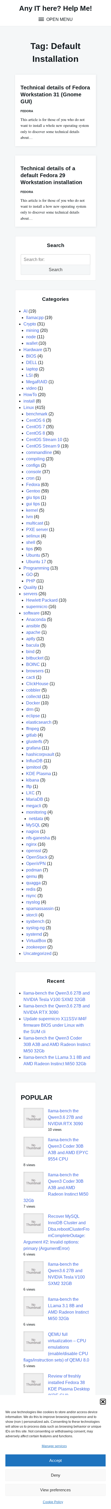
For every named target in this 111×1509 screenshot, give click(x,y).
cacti (30, 677)
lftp (29, 786)
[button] (103, 1401)
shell (30, 542)
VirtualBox (36, 940)
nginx (31, 844)
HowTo (30, 394)
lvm (29, 516)
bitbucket (34, 658)
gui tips (33, 504)
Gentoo (33, 491)
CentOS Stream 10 (44, 439)
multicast (34, 523)
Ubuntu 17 (36, 561)
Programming (36, 568)
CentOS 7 (35, 426)
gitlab (31, 735)
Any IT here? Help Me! (55, 8)
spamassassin (40, 908)
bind (30, 651)
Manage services (54, 1446)
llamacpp (35, 317)
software (31, 613)
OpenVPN (36, 863)
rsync (31, 895)
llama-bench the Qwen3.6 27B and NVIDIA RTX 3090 (65, 1117)
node (31, 337)
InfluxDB (34, 761)
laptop (32, 369)
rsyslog (33, 902)
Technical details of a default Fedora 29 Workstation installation (51, 175)
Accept (55, 1460)
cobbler (33, 690)
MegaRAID (36, 382)
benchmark (36, 414)
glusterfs (34, 741)
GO (29, 574)
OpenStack (36, 857)
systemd (34, 934)
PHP (30, 581)
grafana (33, 748)
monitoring (36, 812)
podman (34, 870)
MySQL (33, 825)
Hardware (32, 349)
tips (29, 549)
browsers (35, 671)
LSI (29, 375)
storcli (31, 915)
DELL (31, 362)
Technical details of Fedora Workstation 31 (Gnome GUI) (55, 94)
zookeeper (36, 947)
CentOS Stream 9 (43, 446)
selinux (33, 536)
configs (33, 465)
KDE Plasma (38, 773)
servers (30, 594)
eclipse (33, 716)
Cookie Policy (53, 1502)
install (29, 401)
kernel (32, 510)
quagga (33, 883)
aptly (30, 638)
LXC (30, 793)
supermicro (36, 606)
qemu (31, 876)
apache (33, 632)
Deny (55, 1475)
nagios (32, 831)
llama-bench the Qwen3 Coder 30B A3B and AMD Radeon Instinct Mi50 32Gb (56, 1044)
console (33, 471)
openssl (33, 850)
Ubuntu (33, 555)
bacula (32, 645)
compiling (35, 459)
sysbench (35, 921)
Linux (28, 407)
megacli (33, 805)
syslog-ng (35, 928)
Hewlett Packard (42, 600)
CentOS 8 (35, 433)
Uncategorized (37, 953)
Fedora (26, 111)
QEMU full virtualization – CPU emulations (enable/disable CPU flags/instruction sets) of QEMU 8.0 (56, 1347)
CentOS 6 (35, 420)
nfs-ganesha (38, 838)
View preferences (55, 1490)
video (31, 388)
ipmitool (33, 767)
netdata (36, 818)
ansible (33, 626)
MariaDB (34, 799)
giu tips (33, 497)
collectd (33, 696)
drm (29, 709)
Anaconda (36, 619)
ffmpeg (32, 728)
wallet (31, 343)
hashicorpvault (40, 754)
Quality (30, 587)
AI (25, 311)
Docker (33, 703)
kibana (32, 780)
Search (56, 269)
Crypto (29, 324)
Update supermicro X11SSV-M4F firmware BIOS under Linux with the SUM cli (55, 1025)
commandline (39, 452)
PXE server (37, 529)
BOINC (33, 664)
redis (31, 889)
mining (32, 330)
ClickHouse (37, 683)
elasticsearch (38, 722)
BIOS (31, 356)
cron (30, 478)
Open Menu (59, 19)
